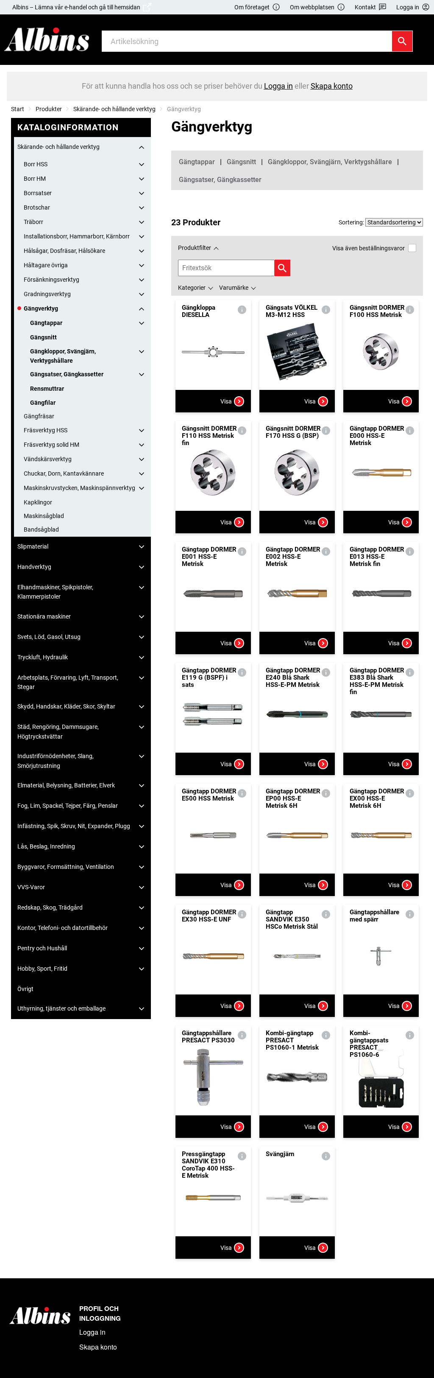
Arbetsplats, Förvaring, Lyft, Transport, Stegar (67, 682)
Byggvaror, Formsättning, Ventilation (65, 866)
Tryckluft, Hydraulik (42, 657)
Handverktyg (34, 566)
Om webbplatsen (312, 7)
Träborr (33, 221)
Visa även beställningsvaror (368, 248)
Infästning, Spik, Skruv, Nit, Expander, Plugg (73, 826)
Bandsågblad (41, 529)
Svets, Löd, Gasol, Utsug (49, 636)
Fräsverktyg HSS (45, 430)
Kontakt (365, 7)
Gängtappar (46, 322)
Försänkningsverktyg (51, 279)
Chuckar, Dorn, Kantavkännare (64, 473)
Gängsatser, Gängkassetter (66, 374)
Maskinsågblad (44, 516)
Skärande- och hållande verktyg (114, 109)
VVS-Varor (31, 887)
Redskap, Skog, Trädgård (50, 907)
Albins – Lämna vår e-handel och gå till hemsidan (77, 7)
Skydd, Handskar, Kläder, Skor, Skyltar (66, 706)
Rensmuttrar (47, 388)
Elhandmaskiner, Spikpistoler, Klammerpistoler (55, 592)
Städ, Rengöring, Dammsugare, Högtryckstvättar (58, 731)
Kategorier (192, 287)
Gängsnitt (43, 337)
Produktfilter (194, 248)
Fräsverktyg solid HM (51, 444)
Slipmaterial (32, 546)
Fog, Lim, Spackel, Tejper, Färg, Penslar (67, 805)
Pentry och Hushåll (42, 948)
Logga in (92, 1332)
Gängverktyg (41, 308)
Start (17, 109)
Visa (226, 401)
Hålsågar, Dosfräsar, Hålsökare (64, 250)
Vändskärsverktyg (48, 459)
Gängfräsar (39, 416)
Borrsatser (38, 193)
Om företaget (252, 7)
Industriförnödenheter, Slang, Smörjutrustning (55, 761)
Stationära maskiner (44, 616)
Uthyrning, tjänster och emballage (61, 1008)
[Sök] (402, 41)
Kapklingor (38, 502)
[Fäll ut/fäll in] (141, 147)
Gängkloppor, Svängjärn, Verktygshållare (63, 356)
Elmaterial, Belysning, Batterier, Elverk (66, 785)
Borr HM (35, 178)
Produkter (49, 109)
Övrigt (25, 989)
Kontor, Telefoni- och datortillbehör (62, 927)
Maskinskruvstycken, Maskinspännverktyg (79, 488)
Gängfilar (43, 402)
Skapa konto (98, 1347)
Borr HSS (35, 164)
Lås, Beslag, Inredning (46, 846)
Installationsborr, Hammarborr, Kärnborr (77, 236)
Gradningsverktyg (47, 294)
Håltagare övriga (46, 265)
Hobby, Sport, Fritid (42, 968)
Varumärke (233, 287)
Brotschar (37, 207)
